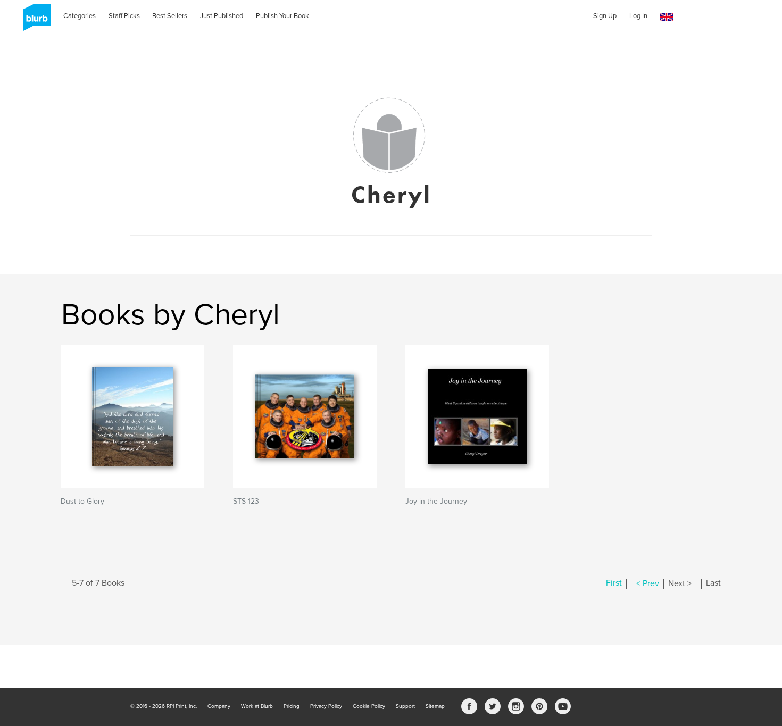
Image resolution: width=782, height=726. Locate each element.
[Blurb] (33, 21)
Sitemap (435, 706)
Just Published (221, 16)
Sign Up (605, 16)
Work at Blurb (257, 706)
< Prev (647, 583)
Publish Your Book (282, 16)
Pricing (292, 706)
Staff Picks (124, 16)
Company (218, 706)
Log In (638, 16)
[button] (666, 17)
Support (405, 706)
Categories (79, 16)
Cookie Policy (369, 706)
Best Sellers (169, 16)
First (614, 583)
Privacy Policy (326, 706)
